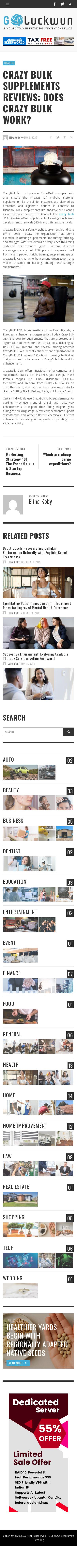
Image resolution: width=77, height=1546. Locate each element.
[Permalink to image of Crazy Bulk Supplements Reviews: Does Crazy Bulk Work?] (38, 165)
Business (13, 820)
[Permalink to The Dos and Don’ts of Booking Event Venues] (20, 955)
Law (7, 1156)
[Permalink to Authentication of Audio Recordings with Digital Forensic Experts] (64, 1260)
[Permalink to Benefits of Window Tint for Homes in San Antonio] (20, 1107)
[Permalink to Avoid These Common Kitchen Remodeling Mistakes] (46, 1138)
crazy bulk (66, 214)
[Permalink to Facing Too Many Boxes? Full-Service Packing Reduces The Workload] (20, 833)
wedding (13, 1278)
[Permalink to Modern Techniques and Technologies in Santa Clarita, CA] (46, 863)
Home (9, 1095)
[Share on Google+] (64, 137)
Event (9, 942)
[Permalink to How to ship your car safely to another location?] (46, 772)
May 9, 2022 (30, 137)
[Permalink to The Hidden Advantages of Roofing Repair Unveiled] (64, 1107)
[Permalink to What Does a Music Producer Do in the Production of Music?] (20, 924)
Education (14, 881)
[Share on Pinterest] (71, 137)
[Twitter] (62, 4)
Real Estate (16, 1186)
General (12, 1034)
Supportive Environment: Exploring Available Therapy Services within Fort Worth (35, 656)
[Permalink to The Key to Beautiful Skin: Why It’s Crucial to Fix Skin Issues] (46, 802)
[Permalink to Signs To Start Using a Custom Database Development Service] (20, 1260)
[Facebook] (54, 4)
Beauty (11, 790)
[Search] (8, 4)
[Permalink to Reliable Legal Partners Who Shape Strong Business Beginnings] (46, 1168)
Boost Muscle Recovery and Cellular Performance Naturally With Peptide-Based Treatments (35, 552)
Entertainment (20, 912)
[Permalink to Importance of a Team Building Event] (46, 924)
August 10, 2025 (30, 612)
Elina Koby (14, 137)
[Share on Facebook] (51, 137)
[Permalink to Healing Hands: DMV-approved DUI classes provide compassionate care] (20, 1046)
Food (8, 1003)
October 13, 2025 (30, 562)
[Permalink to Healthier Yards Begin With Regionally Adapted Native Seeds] (46, 1229)
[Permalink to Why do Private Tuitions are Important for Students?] (46, 894)
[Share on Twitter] (57, 137)
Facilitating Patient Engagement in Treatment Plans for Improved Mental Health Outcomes (37, 605)
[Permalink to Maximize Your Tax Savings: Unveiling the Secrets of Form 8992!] (46, 985)
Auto (8, 759)
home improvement (25, 1125)
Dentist (12, 851)
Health (9, 63)
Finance (12, 973)
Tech (8, 1247)
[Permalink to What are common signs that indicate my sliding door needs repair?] (46, 1107)
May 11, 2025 (28, 663)
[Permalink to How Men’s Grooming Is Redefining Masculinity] (64, 802)
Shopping (14, 1217)
